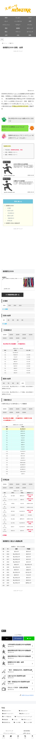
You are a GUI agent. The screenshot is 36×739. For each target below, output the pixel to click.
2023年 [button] (24, 334)
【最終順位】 (11, 218)
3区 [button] (13, 320)
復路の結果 (10, 215)
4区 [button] (18, 320)
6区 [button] (4, 383)
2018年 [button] (24, 338)
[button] (18, 736)
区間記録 (9, 220)
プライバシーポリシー (9, 733)
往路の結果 (10, 210)
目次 (15, 201)
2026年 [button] (5, 334)
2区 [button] (8, 320)
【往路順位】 (11, 213)
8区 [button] (13, 383)
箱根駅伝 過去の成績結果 (13, 223)
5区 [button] (22, 320)
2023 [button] (20, 305)
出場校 (9, 208)
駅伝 (4, 630)
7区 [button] (8, 383)
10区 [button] (22, 383)
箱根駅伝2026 (10, 205)
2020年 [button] (11, 338)
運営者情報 (27, 731)
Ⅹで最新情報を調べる (12, 294)
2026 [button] (4, 305)
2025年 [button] (11, 334)
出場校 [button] (6, 309)
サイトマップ (9, 731)
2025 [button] (9, 305)
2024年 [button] (17, 334)
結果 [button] (5, 323)
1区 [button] (4, 320)
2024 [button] (15, 305)
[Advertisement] (18, 70)
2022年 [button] (30, 334)
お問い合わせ (26, 733)
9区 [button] (18, 383)
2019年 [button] (17, 338)
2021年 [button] (5, 338)
